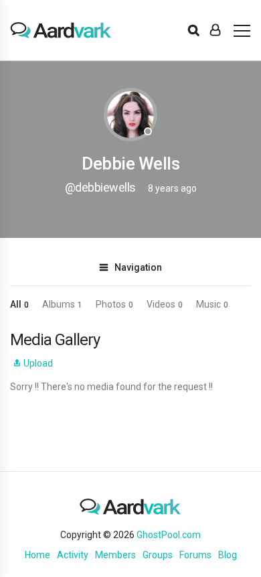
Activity (72, 555)
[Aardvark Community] (61, 30)
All (19, 304)
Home (37, 555)
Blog (227, 555)
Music (212, 304)
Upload (38, 363)
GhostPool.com (169, 534)
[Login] (215, 30)
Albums (62, 304)
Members (115, 555)
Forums (195, 555)
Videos (165, 304)
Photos (114, 304)
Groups (158, 555)
